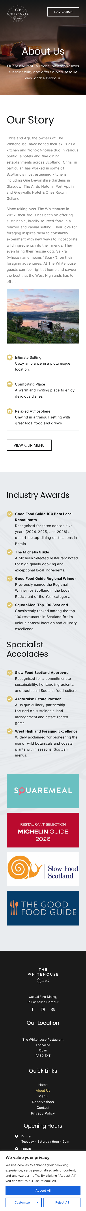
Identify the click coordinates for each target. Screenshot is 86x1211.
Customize (22, 1202)
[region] (43, 1181)
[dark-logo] (18, 6)
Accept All (43, 1190)
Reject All (62, 1202)
